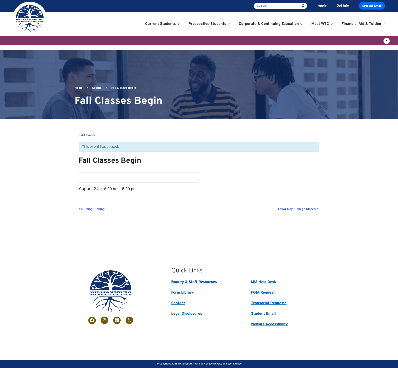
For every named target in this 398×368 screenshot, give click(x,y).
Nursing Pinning (92, 209)
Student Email (372, 6)
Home (79, 88)
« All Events (87, 135)
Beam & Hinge (233, 364)
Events (97, 88)
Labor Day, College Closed (298, 209)
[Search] (303, 6)
